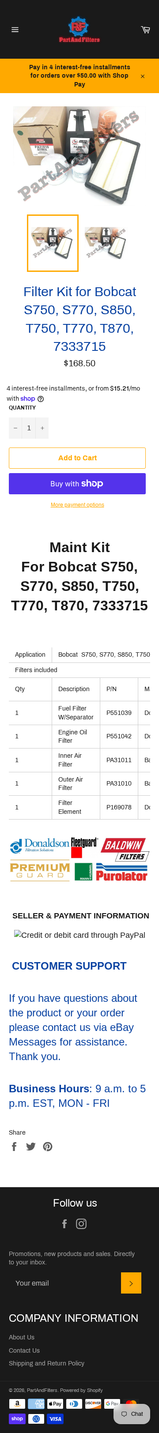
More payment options (77, 505)
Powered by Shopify (81, 1390)
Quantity (22, 408)
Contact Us (24, 1350)
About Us (21, 1337)
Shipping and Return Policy (46, 1363)
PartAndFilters (42, 1390)
